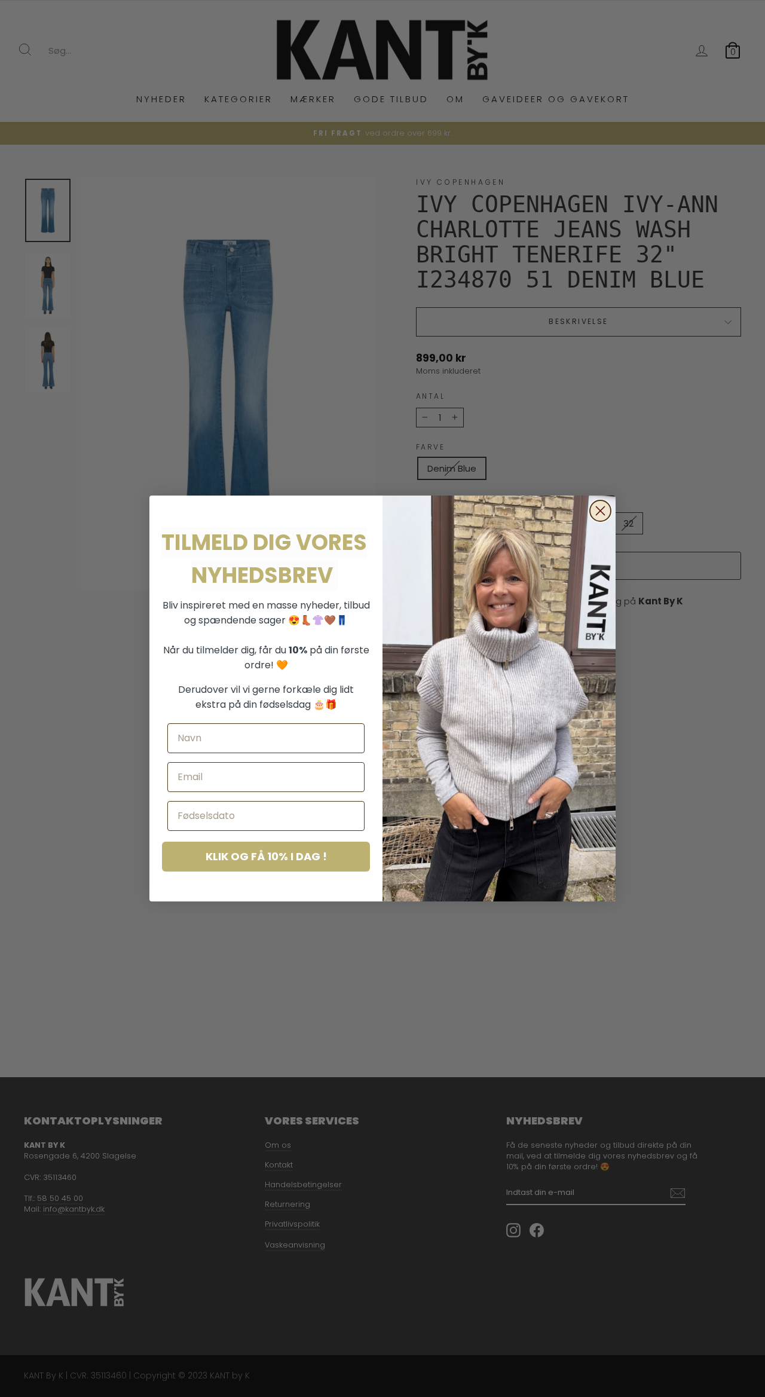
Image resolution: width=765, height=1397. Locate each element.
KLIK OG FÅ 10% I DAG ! (266, 856)
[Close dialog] (600, 510)
